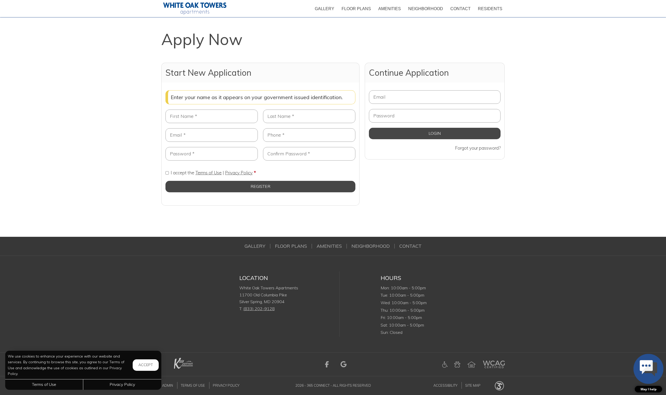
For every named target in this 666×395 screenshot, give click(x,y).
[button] (648, 373)
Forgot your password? (478, 148)
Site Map (473, 385)
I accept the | (212, 172)
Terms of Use (208, 172)
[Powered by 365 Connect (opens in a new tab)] (499, 385)
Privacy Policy (239, 172)
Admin (167, 385)
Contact (410, 246)
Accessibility (445, 385)
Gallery (255, 246)
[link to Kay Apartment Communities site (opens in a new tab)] (182, 363)
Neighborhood (370, 246)
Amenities (329, 246)
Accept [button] (145, 364)
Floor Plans (291, 246)
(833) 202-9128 (259, 308)
